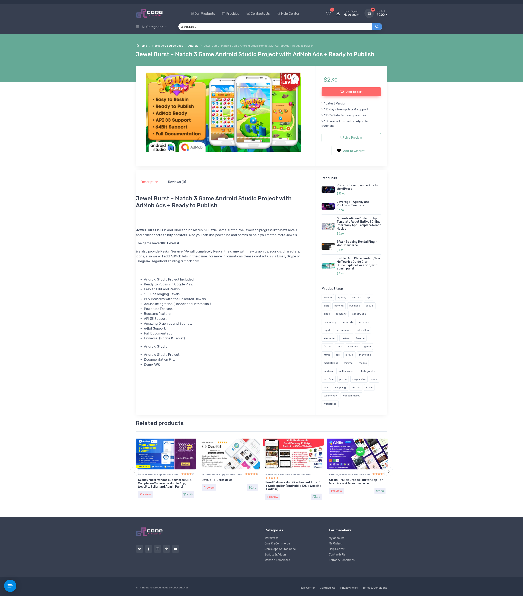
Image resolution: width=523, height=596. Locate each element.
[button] (295, 79)
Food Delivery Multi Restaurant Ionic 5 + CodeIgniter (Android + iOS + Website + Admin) (293, 486)
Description (149, 182)
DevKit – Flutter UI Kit (217, 480)
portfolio (329, 379)
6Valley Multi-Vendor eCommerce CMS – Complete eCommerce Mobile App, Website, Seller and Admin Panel (166, 483)
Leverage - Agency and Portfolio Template (353, 203)
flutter (327, 346)
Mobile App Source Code (167, 45)
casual (369, 305)
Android (193, 45)
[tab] (149, 182)
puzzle (343, 379)
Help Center (289, 14)
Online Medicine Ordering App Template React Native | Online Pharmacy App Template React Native (359, 223)
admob (328, 297)
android (356, 297)
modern (328, 371)
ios (338, 354)
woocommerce (351, 395)
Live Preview (353, 137)
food (339, 346)
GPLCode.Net (180, 587)
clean (327, 313)
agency (341, 297)
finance (360, 338)
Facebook (148, 549)
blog (326, 305)
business (354, 305)
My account (336, 538)
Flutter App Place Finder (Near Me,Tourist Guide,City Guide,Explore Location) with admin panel (359, 263)
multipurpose (346, 371)
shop (326, 387)
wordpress (330, 403)
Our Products (204, 14)
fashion (345, 338)
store (369, 387)
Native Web (304, 474)
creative (364, 322)
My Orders (335, 543)
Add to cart (354, 92)
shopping (340, 387)
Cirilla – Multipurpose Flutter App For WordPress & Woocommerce (356, 481)
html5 (327, 354)
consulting (330, 322)
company (341, 313)
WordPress (271, 538)
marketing (365, 354)
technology (330, 395)
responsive (358, 379)
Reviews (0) (177, 182)
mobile (363, 362)
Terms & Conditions (342, 560)
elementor (330, 338)
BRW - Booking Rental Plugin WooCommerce (357, 243)
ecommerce (344, 330)
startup (356, 387)
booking (339, 305)
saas (374, 379)
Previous (134, 471)
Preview (145, 494)
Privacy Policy (349, 587)
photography (367, 371)
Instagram (157, 549)
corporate (347, 322)
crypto (327, 330)
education (363, 330)
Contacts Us (260, 14)
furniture (353, 346)
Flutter (142, 474)
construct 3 (359, 313)
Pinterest (166, 549)
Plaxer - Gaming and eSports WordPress (357, 187)
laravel (349, 354)
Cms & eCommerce (277, 543)
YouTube (175, 549)
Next (388, 471)
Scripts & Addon (275, 554)
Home (143, 45)
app (369, 297)
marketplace (331, 362)
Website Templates (277, 560)
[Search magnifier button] (377, 26)
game (367, 346)
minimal (348, 362)
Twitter (139, 549)
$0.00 (381, 13)
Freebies (232, 14)
